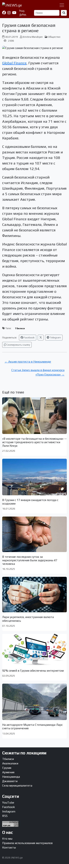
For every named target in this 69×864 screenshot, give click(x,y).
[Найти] (64, 13)
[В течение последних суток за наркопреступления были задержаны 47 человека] (34, 534)
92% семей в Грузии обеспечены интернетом (33, 670)
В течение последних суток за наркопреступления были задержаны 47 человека (29, 560)
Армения (8, 772)
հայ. (22, 10)
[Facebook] (4, 13)
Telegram (55, 337)
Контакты (9, 847)
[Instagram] (9, 13)
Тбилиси (20, 328)
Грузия (6, 768)
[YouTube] (14, 13)
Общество (54, 36)
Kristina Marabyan (33, 36)
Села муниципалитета (17, 785)
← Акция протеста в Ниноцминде (28, 361)
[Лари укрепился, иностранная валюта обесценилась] (34, 594)
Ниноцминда (11, 776)
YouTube (8, 802)
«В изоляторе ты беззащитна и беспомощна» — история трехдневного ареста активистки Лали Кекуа (34, 442)
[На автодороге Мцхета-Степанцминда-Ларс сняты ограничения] (34, 702)
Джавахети (9, 781)
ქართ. (22, 14)
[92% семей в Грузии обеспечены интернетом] (34, 650)
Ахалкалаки (10, 763)
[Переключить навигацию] (62, 5)
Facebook (29, 337)
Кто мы (7, 838)
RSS (5, 816)
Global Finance (14, 63)
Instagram (8, 811)
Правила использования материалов (27, 843)
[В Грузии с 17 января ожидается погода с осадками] (34, 477)
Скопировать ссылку (18, 344)
